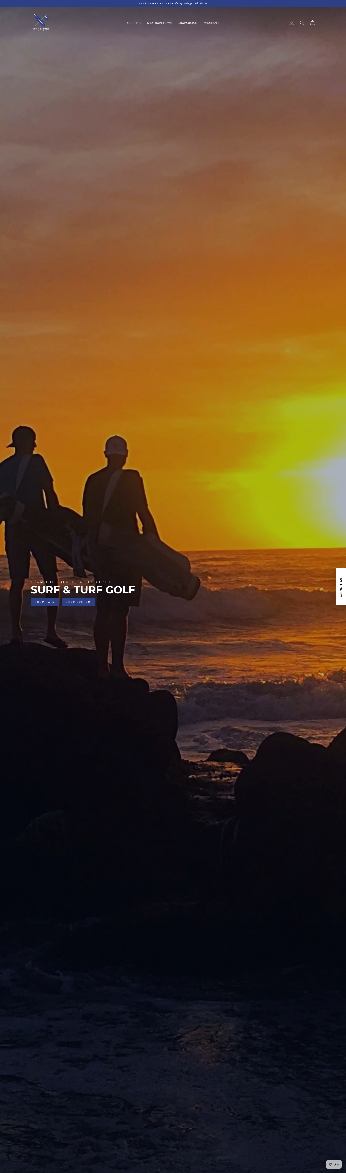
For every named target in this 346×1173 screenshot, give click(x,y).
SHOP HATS (134, 23)
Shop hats (45, 602)
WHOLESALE (211, 23)
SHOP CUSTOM (187, 23)
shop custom (78, 602)
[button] (341, 586)
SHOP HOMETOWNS (159, 23)
